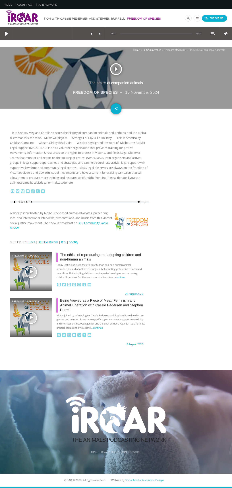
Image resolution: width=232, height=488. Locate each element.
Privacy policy (110, 452)
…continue (119, 277)
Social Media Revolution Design (144, 480)
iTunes (30, 242)
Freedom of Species (174, 49)
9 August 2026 (135, 344)
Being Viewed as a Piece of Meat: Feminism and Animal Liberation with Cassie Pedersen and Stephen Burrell (101, 305)
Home (8, 4)
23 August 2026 (134, 294)
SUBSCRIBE (214, 18)
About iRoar (25, 4)
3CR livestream (48, 242)
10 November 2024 (142, 92)
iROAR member (152, 49)
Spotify (73, 242)
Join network (47, 4)
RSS (63, 242)
